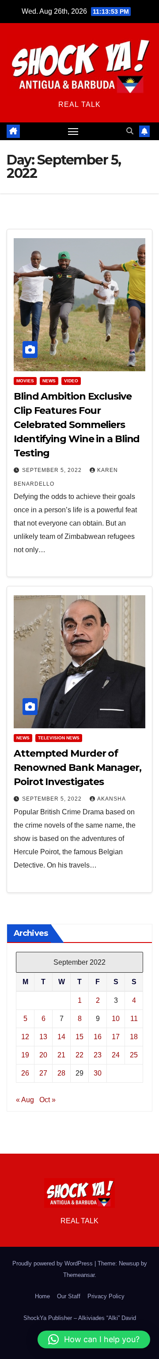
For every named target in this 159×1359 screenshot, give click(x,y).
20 (43, 1055)
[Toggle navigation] (73, 131)
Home (42, 1296)
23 (98, 1055)
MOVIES (25, 380)
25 (134, 1055)
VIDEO (71, 380)
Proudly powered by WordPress (53, 1263)
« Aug (25, 1100)
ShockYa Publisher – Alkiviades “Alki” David (79, 1318)
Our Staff (68, 1296)
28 (61, 1073)
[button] (129, 131)
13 (43, 1037)
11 (134, 1018)
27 (43, 1073)
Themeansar (79, 1275)
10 (116, 1018)
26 (25, 1073)
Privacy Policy (106, 1296)
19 (25, 1055)
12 (25, 1037)
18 (134, 1037)
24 (116, 1055)
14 (61, 1037)
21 (61, 1055)
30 (98, 1073)
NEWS (49, 380)
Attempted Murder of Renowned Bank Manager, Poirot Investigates (77, 767)
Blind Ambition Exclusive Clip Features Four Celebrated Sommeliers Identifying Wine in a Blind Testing (77, 424)
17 (116, 1037)
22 (79, 1055)
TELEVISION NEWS (59, 737)
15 (79, 1037)
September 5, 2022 (52, 470)
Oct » (47, 1100)
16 (98, 1037)
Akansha (111, 799)
